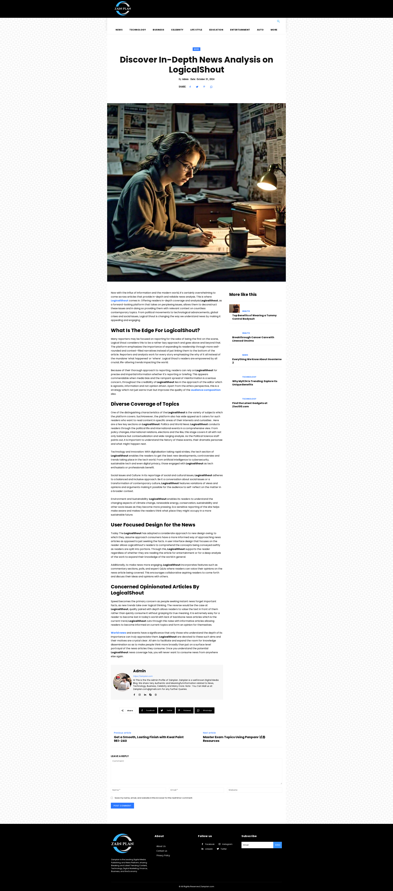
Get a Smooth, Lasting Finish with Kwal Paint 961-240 (149, 739)
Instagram (227, 844)
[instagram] (139, 694)
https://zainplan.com (142, 676)
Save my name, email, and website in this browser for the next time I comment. (154, 797)
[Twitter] (197, 87)
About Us (161, 846)
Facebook (209, 844)
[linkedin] (145, 694)
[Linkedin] (202, 849)
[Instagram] (219, 844)
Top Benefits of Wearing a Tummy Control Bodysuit (254, 317)
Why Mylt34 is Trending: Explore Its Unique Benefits (254, 382)
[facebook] (134, 694)
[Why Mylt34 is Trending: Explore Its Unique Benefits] (234, 374)
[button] (196, 21)
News (196, 49)
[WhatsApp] (211, 87)
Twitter (224, 849)
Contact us (161, 850)
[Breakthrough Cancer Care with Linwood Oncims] (234, 330)
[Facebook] (190, 87)
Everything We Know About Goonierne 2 (257, 361)
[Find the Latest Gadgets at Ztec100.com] (234, 396)
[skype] (150, 694)
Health (246, 311)
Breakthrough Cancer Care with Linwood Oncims (253, 339)
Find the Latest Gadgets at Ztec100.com (249, 404)
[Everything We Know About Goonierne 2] (234, 352)
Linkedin (209, 849)
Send (277, 845)
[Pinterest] (204, 87)
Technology (249, 377)
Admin (185, 79)
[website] (156, 694)
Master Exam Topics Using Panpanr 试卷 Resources (234, 739)
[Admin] (122, 682)
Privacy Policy (163, 855)
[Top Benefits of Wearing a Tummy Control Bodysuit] (234, 308)
